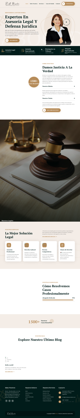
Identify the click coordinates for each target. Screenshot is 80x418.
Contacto (58, 3)
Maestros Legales (7, 221)
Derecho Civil (46, 393)
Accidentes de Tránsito (48, 397)
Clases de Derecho (66, 250)
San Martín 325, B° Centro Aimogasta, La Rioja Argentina (68, 393)
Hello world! (9, 365)
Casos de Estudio (50, 3)
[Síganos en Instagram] (9, 401)
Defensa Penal (46, 391)
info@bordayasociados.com (69, 397)
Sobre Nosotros (33, 3)
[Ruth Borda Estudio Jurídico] (13, 3)
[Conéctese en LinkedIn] (12, 401)
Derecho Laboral (30, 250)
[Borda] (12, 413)
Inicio (27, 3)
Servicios (41, 3)
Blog (26, 399)
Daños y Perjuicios (47, 399)
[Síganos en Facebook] (6, 401)
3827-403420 (65, 400)
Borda (56, 413)
